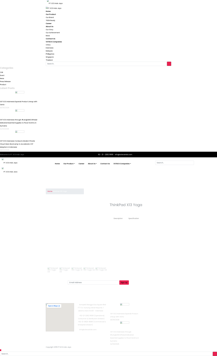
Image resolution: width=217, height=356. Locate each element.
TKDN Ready (50, 20)
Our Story (49, 29)
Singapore (50, 57)
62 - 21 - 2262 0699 (105, 154)
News (48, 36)
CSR (1, 72)
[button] (50, 233)
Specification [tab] (134, 218)
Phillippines (50, 54)
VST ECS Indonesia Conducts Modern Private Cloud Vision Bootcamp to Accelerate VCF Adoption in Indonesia (17, 144)
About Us (49, 26)
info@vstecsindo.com (123, 154)
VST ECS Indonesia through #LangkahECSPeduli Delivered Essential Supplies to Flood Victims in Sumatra (18, 123)
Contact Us (50, 39)
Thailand (49, 60)
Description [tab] (118, 218)
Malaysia (49, 51)
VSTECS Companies (54, 42)
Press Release (5, 81)
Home (48, 11)
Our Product (51, 14)
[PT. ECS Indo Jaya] (55, 2)
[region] (77, 239)
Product (3, 84)
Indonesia (49, 48)
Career (49, 23)
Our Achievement (53, 32)
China (48, 45)
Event (2, 75)
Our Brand (50, 17)
